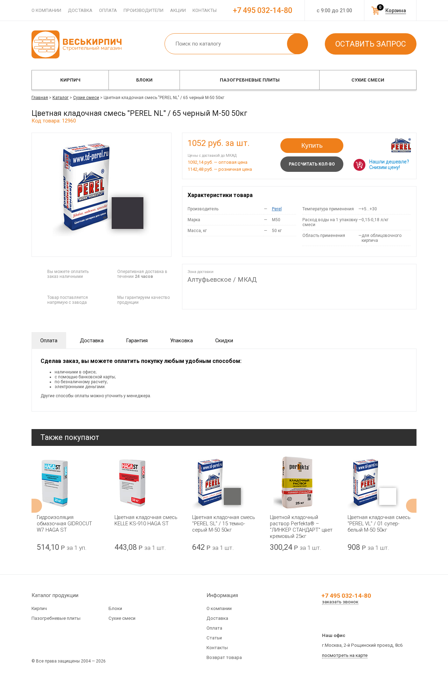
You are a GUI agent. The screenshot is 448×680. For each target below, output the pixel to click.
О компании (46, 10)
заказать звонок (340, 601)
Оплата (108, 10)
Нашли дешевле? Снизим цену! (389, 164)
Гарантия (137, 340)
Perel (277, 208)
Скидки (224, 340)
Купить (312, 145)
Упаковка (181, 340)
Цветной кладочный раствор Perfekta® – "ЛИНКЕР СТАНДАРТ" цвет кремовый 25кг (301, 526)
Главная (39, 97)
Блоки (144, 80)
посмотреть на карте (345, 655)
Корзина (395, 10)
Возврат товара (224, 657)
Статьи (214, 637)
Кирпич (70, 80)
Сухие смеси (367, 80)
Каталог (60, 97)
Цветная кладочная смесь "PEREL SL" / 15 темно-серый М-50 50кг (223, 523)
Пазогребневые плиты (250, 80)
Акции (178, 10)
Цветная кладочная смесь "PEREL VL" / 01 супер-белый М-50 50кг (379, 523)
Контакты (204, 10)
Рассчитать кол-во (312, 164)
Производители (143, 10)
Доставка (80, 10)
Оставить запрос (370, 44)
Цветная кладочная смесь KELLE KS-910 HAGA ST (145, 520)
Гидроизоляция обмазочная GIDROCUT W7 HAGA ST (64, 523)
